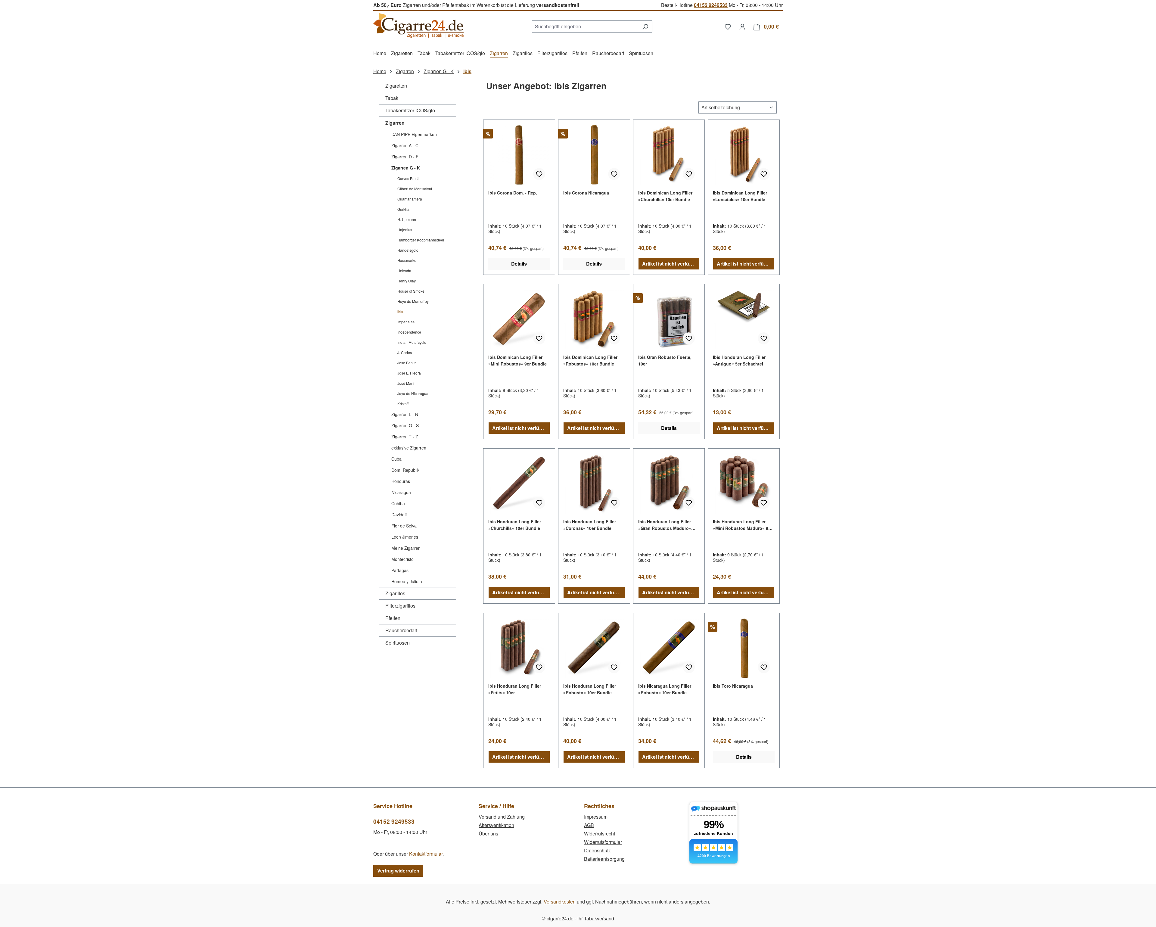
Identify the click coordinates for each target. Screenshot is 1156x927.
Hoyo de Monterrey (413, 301)
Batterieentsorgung (604, 858)
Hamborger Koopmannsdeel (420, 239)
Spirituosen (397, 642)
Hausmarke (406, 260)
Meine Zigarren (406, 548)
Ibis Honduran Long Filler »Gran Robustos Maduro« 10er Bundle (664, 524)
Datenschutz (597, 850)
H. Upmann (406, 219)
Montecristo (402, 559)
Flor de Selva (404, 526)
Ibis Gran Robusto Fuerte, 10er (664, 360)
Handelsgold (407, 250)
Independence (409, 331)
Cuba (396, 459)
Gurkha (403, 209)
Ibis (400, 311)
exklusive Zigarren (408, 448)
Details (519, 263)
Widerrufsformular (603, 841)
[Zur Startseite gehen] (418, 25)
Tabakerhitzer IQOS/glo (410, 110)
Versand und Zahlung (502, 816)
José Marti (405, 383)
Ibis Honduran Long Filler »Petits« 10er (514, 689)
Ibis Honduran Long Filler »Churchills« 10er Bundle (514, 524)
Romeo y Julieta (406, 581)
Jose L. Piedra (409, 372)
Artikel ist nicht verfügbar (671, 263)
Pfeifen (392, 617)
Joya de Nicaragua (412, 393)
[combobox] (585, 26)
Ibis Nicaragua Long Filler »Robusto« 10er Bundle (664, 689)
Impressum (596, 816)
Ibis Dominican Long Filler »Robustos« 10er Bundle (590, 360)
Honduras (400, 481)
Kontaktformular (426, 853)
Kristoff (403, 403)
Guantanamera (409, 198)
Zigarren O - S (405, 425)
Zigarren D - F (404, 157)
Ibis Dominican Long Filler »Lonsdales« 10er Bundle (740, 196)
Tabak (391, 98)
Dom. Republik (405, 470)
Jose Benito (407, 362)
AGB (589, 825)
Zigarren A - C (404, 145)
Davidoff (399, 515)
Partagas (400, 570)
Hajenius (404, 229)
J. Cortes (404, 352)
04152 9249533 (711, 5)
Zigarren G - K (405, 168)
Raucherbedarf (401, 630)
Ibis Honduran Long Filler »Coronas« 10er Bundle (589, 524)
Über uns (488, 833)
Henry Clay (406, 280)
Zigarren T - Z (404, 437)
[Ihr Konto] (742, 26)
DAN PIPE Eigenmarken (414, 134)
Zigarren (395, 122)
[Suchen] (645, 26)
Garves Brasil (408, 178)
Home (379, 71)
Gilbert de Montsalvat (414, 188)
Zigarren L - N (404, 414)
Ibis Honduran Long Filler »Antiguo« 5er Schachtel (739, 360)
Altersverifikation (496, 825)
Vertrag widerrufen (398, 870)
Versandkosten (560, 901)
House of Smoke (410, 291)
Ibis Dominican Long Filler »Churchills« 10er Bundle (665, 196)
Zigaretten (396, 85)
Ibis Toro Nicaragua (733, 686)
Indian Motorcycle (411, 342)
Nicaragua (401, 492)
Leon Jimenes (404, 537)
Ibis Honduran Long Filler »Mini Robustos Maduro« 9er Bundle (742, 524)
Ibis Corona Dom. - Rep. (512, 193)
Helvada (404, 270)
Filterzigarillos (400, 605)
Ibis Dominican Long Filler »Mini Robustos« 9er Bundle (517, 360)
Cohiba (398, 503)
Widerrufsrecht (599, 833)
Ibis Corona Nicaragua (586, 193)
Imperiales (406, 321)
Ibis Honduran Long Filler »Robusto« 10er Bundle (589, 689)
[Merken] (539, 174)
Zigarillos (395, 593)
